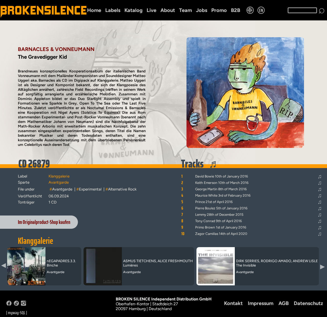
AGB (283, 303)
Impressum (260, 303)
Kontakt (233, 303)
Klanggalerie (35, 241)
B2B (235, 10)
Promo (219, 10)
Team (185, 10)
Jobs (201, 10)
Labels (112, 10)
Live (151, 10)
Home (94, 10)
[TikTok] (16, 304)
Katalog (133, 10)
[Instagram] (23, 304)
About (167, 10)
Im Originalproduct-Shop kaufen (44, 222)
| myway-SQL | (16, 312)
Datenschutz (308, 303)
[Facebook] (9, 304)
